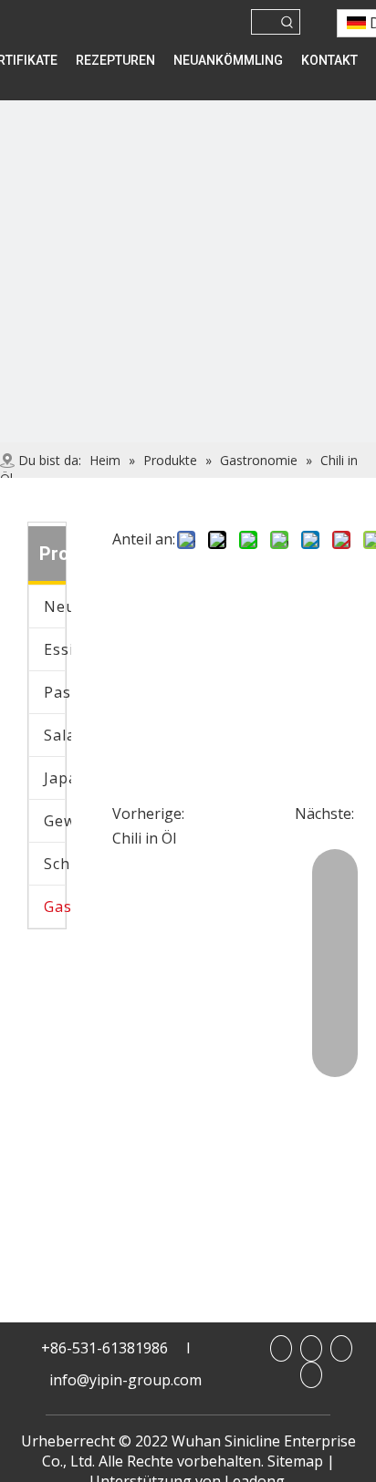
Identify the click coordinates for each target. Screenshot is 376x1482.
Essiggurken (57, 649)
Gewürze (57, 821)
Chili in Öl (144, 838)
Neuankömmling (57, 606)
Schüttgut (57, 864)
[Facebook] (281, 1348)
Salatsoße (57, 735)
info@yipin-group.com (125, 1380)
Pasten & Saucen (57, 692)
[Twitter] (311, 1375)
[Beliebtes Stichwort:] (287, 22)
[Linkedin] (311, 1348)
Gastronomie (57, 906)
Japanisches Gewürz (57, 778)
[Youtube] (341, 1348)
